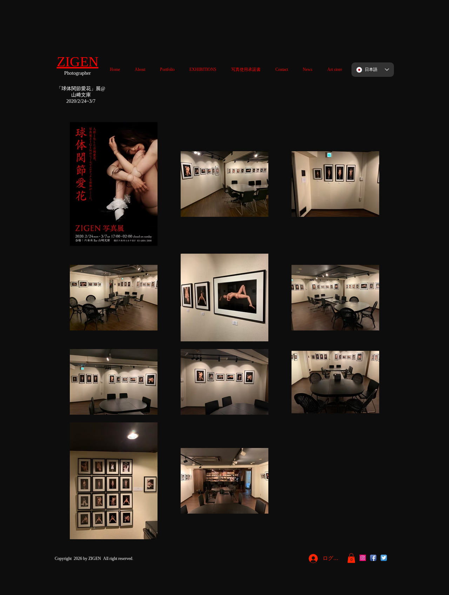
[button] (351, 558)
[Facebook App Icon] (373, 558)
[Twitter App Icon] (384, 558)
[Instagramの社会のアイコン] (363, 558)
